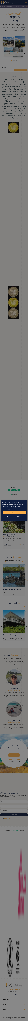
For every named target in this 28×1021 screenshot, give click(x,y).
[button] (14, 516)
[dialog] (14, 510)
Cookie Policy (14, 519)
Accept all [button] (14, 512)
